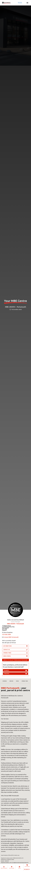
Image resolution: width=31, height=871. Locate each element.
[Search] (26, 869)
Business (6, 670)
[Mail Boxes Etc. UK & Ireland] (10, 2)
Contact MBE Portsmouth (11, 637)
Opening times (7, 652)
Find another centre (17, 309)
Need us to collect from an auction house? (15, 660)
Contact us (6, 649)
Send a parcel (7, 656)
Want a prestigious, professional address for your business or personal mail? (15, 666)
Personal (6, 673)
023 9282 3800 (6, 634)
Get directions (7, 646)
